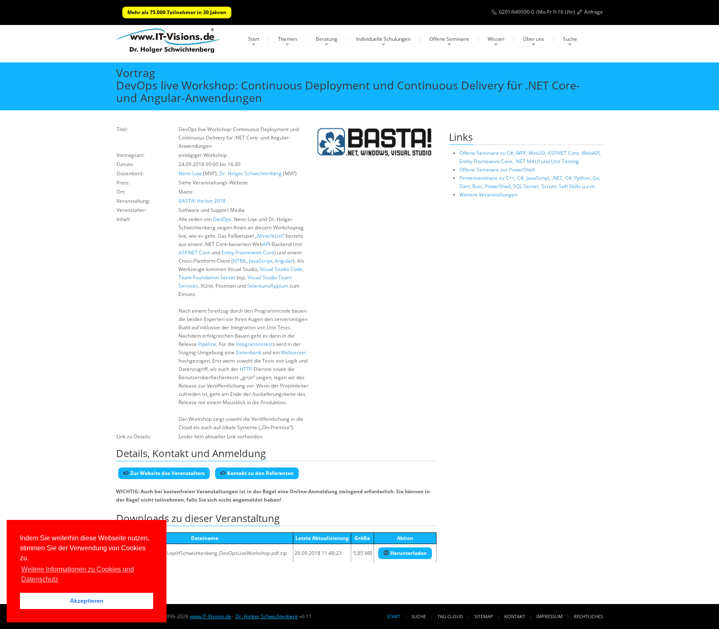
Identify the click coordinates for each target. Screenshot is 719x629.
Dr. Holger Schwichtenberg (250, 173)
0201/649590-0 (516, 11)
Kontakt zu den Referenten (260, 473)
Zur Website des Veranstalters (167, 473)
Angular (284, 260)
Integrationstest (254, 344)
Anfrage (593, 11)
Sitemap (483, 616)
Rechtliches (588, 616)
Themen (287, 38)
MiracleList (270, 235)
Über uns (533, 38)
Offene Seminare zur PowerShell (497, 169)
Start (253, 38)
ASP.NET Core (194, 252)
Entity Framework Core (247, 252)
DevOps (222, 219)
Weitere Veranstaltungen (488, 194)
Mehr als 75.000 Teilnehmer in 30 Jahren (176, 12)
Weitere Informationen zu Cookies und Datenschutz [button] (77, 574)
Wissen (496, 38)
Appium (279, 285)
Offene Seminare (449, 38)
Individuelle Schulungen (383, 38)
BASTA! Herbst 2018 (202, 200)
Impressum (549, 616)
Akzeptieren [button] (87, 600)
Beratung (326, 38)
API (266, 244)
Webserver (293, 352)
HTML (240, 260)
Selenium (258, 285)
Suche (570, 38)
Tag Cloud (450, 616)
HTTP (246, 369)
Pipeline (207, 344)
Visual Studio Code (281, 269)
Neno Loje (190, 173)
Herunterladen (408, 553)
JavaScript (260, 260)
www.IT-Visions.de (210, 616)
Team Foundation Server (207, 277)
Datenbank (248, 352)
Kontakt (514, 616)
